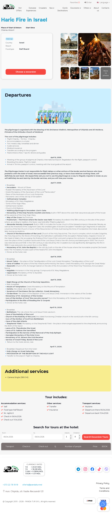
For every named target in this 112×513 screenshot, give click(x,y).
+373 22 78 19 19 (10, 485)
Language (104, 2)
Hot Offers (19, 9)
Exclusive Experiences (31, 9)
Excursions (74, 8)
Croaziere (43, 8)
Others (86, 8)
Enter (89, 2)
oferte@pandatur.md (32, 485)
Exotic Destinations (62, 9)
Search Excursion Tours (96, 437)
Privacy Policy (102, 483)
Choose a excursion (26, 72)
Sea (50, 8)
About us (96, 9)
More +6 (106, 73)
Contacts (105, 8)
